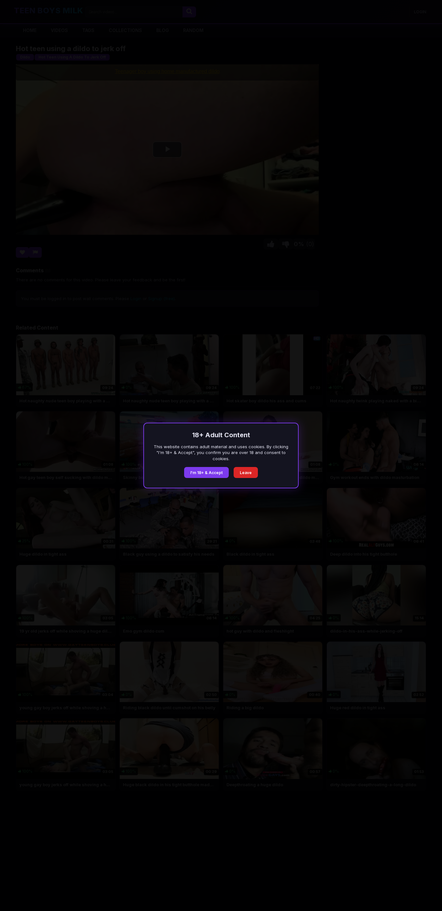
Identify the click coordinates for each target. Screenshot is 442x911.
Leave (246, 472)
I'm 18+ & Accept (206, 472)
